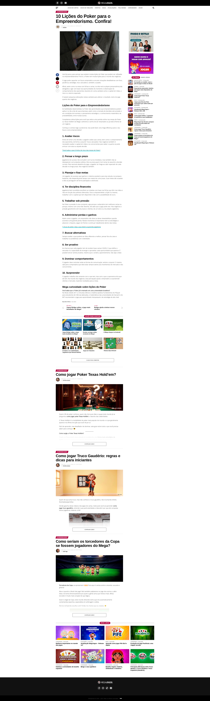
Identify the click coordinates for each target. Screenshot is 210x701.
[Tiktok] (107, 688)
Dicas (104, 8)
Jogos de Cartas (73, 8)
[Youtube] (111, 688)
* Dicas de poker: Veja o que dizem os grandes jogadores (81, 227)
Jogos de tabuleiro (86, 8)
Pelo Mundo (122, 8)
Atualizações (112, 8)
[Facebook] (99, 688)
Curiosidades (132, 8)
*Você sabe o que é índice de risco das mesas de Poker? (81, 150)
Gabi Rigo (65, 551)
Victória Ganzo (66, 380)
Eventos (97, 8)
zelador (65, 27)
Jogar (140, 8)
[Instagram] (103, 688)
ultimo (74, 301)
